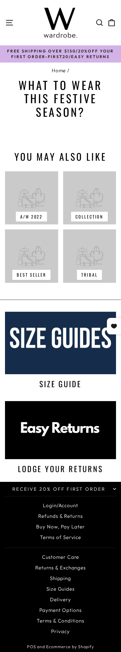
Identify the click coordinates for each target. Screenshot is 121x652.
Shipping (60, 578)
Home (59, 70)
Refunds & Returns (60, 516)
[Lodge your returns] (60, 430)
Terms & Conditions (60, 620)
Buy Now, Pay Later (60, 526)
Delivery (60, 599)
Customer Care (60, 557)
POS (31, 646)
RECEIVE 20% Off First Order (58, 489)
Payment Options (60, 610)
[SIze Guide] (60, 343)
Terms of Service (60, 537)
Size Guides (60, 589)
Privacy (60, 631)
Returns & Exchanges (60, 567)
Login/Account (60, 505)
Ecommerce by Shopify (70, 646)
